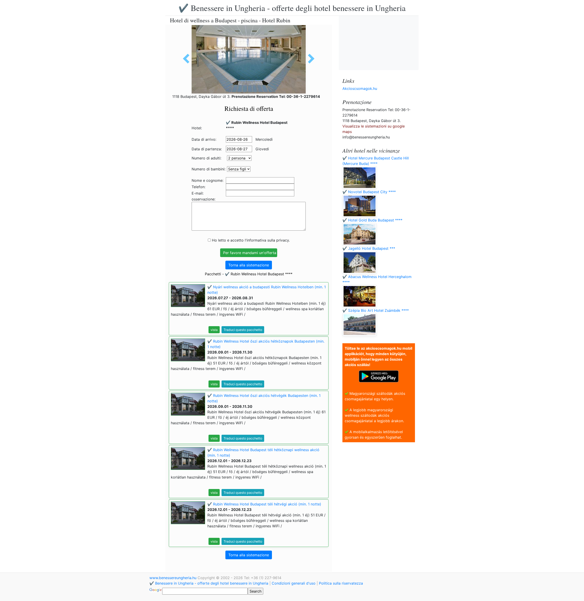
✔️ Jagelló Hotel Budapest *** (368, 248)
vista (214, 330)
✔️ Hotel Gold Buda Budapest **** (372, 220)
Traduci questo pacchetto (243, 330)
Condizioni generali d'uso (293, 583)
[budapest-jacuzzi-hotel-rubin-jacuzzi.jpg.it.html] (309, 58)
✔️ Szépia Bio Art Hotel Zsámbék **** (375, 310)
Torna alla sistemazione (248, 265)
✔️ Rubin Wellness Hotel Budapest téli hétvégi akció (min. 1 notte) (264, 504)
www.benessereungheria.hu (173, 577)
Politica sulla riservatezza (341, 583)
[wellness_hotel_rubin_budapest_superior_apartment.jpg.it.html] (188, 58)
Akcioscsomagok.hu (359, 88)
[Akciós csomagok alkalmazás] (379, 376)
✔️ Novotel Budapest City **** (369, 192)
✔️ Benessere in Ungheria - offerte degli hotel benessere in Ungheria (292, 7)
